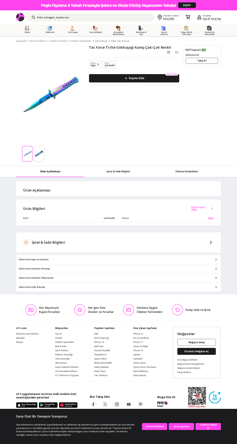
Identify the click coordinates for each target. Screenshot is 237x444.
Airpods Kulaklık (102, 350)
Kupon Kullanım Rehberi (67, 367)
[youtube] (128, 407)
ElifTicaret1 (193, 50)
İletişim (19, 342)
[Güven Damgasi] (215, 397)
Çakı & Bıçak (101, 40)
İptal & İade (60, 346)
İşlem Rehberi (62, 350)
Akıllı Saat (98, 346)
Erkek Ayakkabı (101, 367)
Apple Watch (100, 358)
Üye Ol (206, 18)
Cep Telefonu (100, 375)
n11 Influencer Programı (67, 375)
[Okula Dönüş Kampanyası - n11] (118, 5)
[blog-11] (166, 404)
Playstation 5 (100, 354)
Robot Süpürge (101, 338)
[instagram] (116, 407)
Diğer (211, 218)
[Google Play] (48, 405)
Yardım (58, 338)
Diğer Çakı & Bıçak (120, 40)
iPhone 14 (99, 342)
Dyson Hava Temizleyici (144, 367)
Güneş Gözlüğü (140, 346)
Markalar (20, 338)
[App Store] (26, 405)
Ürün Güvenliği (62, 358)
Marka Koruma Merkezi (27, 333)
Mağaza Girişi (196, 342)
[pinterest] (140, 407)
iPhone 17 (138, 342)
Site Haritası (61, 363)
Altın (96, 333)
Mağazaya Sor (192, 54)
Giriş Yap (216, 18)
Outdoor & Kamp (58, 40)
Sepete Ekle (136, 78)
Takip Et (202, 60)
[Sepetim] (188, 17)
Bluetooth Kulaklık (103, 363)
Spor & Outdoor (38, 40)
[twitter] (105, 407)
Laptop (136, 354)
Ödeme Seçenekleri (64, 342)
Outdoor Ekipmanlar (80, 40)
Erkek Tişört (100, 371)
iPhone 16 (138, 350)
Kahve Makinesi (140, 371)
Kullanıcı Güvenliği (64, 354)
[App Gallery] (68, 405)
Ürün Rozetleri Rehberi (66, 371)
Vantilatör (138, 358)
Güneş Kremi (139, 363)
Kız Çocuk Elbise (141, 338)
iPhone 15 (138, 333)
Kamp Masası (139, 375)
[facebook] (93, 407)
